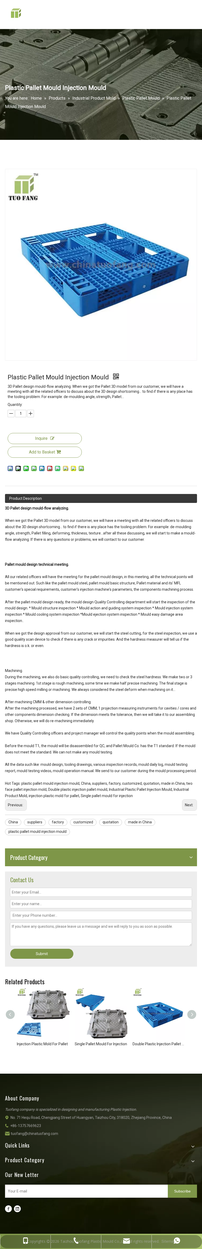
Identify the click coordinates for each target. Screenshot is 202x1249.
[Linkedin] (17, 1208)
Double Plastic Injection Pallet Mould (159, 1044)
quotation (111, 822)
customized (83, 822)
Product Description (25, 498)
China (13, 822)
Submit (42, 954)
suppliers (34, 822)
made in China (140, 822)
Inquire (41, 438)
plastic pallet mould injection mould (37, 831)
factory (58, 822)
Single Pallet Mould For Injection (101, 1044)
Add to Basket (42, 452)
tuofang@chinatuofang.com (34, 1133)
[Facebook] (8, 1208)
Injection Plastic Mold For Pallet (42, 1044)
